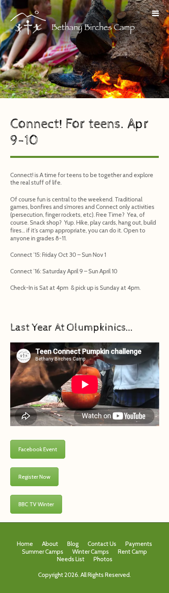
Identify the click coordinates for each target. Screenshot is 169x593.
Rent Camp (132, 551)
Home (25, 543)
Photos (103, 559)
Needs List (70, 559)
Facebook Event (37, 449)
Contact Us (102, 543)
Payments (138, 543)
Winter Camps (90, 551)
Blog (73, 543)
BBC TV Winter (36, 504)
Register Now (34, 476)
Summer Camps (42, 551)
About (50, 543)
